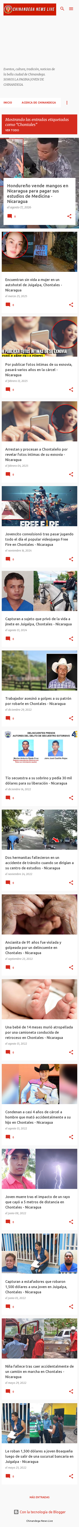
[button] (69, 217)
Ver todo (12, 130)
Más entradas (40, 1497)
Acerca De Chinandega (39, 102)
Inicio (8, 102)
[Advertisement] (30, 41)
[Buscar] (62, 8)
